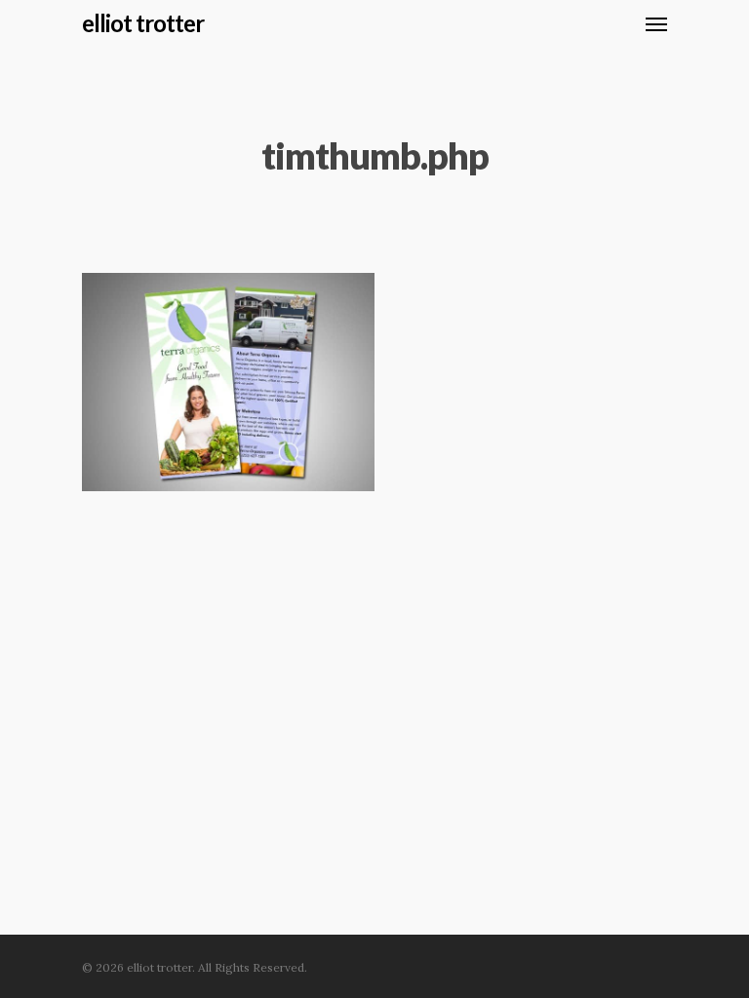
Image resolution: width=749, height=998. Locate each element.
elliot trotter (143, 23)
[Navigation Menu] (656, 23)
